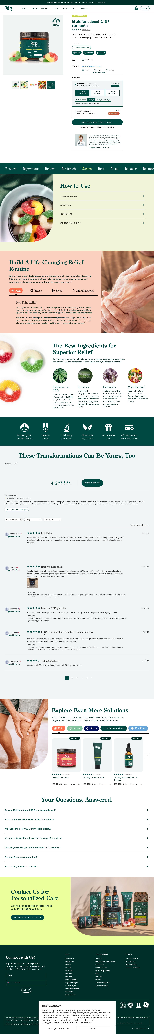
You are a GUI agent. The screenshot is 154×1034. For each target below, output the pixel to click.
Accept (93, 1028)
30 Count (89, 60)
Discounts (68, 8)
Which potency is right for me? (92, 66)
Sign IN (144, 8)
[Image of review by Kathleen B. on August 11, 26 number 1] (32, 549)
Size (73, 60)
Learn (55, 8)
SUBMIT (26, 990)
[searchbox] (12, 519)
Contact (83, 8)
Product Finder (39, 8)
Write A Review (92, 483)
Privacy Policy (85, 1022)
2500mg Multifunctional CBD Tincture (126, 779)
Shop (24, 8)
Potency (75, 66)
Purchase (76, 78)
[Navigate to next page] (92, 678)
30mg (87, 70)
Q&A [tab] (16, 463)
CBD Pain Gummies (60, 778)
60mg (99, 70)
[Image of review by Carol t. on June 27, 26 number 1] (32, 583)
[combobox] (33, 519)
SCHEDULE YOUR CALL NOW (27, 917)
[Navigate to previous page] (62, 678)
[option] (66, 762)
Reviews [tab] (8, 463)
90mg (111, 70)
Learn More (105, 37)
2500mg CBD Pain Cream (93, 778)
